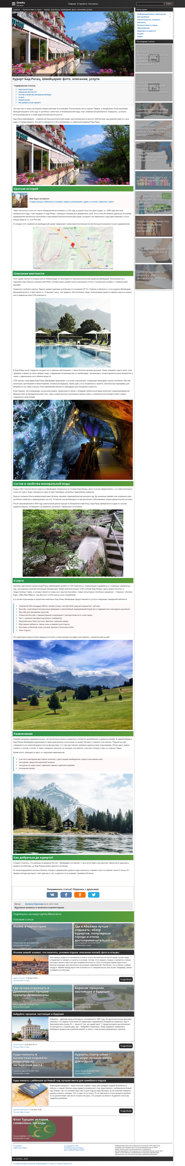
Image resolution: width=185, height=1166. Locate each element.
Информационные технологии (151, 14)
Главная (72, 3)
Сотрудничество (71, 1146)
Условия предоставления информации (30, 1163)
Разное (140, 33)
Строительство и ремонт (148, 19)
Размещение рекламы (73, 1148)
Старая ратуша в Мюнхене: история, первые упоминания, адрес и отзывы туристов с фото (71, 202)
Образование (143, 28)
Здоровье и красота (146, 31)
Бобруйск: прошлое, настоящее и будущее (38, 1013)
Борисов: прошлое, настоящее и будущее (92, 990)
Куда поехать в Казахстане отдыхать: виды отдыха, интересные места (30, 1059)
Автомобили (143, 17)
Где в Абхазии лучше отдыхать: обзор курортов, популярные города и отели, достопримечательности (94, 933)
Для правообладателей (74, 1150)
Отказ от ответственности (60, 1163)
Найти (169, 4)
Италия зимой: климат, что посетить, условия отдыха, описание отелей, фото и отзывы (66, 952)
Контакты (93, 3)
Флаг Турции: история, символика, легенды (31, 1121)
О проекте (82, 3)
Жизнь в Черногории (29, 926)
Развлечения (24, 100)
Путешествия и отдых (21, 945)
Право (140, 36)
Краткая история (25, 89)
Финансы (141, 22)
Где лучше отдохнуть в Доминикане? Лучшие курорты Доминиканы (31, 991)
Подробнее (126, 979)
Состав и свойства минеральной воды (34, 94)
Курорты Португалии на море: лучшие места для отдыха (93, 1057)
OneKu (20, 2)
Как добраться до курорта (29, 102)
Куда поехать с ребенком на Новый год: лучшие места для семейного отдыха (59, 1080)
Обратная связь (20, 1148)
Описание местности (27, 92)
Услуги (21, 97)
